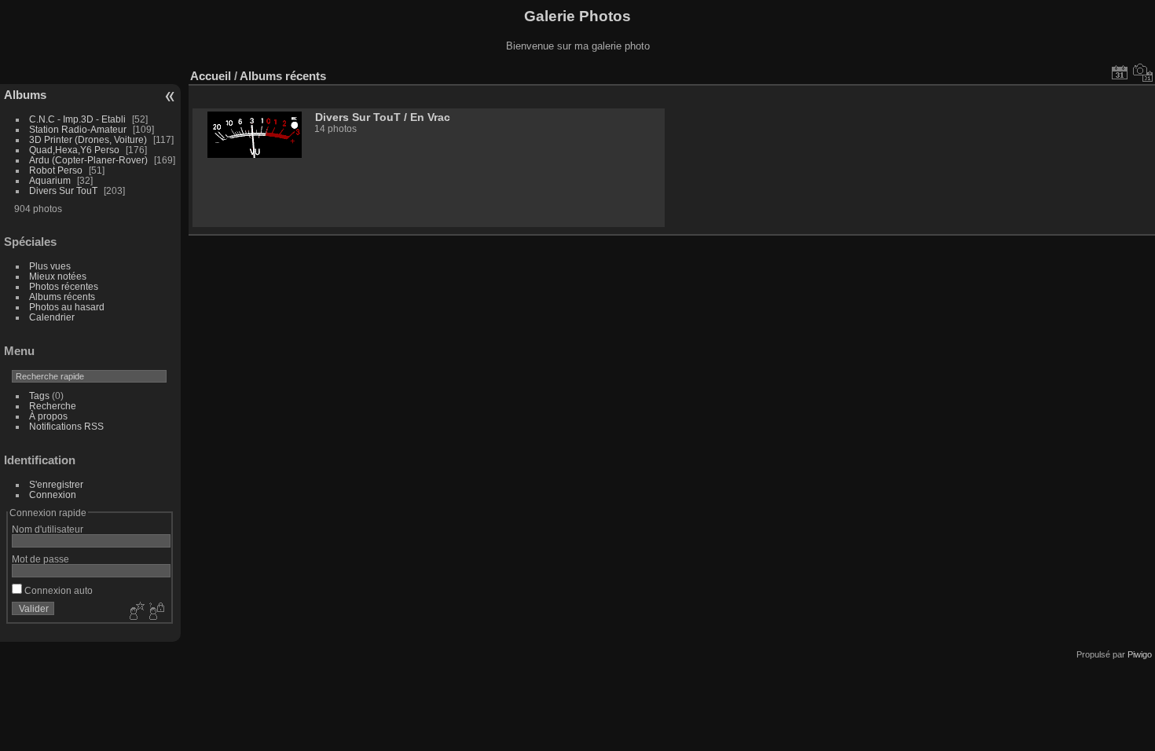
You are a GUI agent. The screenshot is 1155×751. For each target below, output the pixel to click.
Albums (25, 94)
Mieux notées (57, 276)
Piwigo (1140, 654)
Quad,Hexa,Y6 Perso (74, 150)
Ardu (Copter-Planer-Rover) (88, 160)
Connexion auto (57, 590)
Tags (39, 395)
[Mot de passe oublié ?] (155, 612)
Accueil (210, 75)
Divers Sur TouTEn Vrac (382, 117)
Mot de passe (40, 559)
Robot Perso (55, 170)
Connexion (52, 494)
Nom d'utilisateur (47, 529)
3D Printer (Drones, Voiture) (88, 139)
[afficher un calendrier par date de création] (1143, 72)
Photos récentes (63, 286)
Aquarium (50, 180)
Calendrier (52, 317)
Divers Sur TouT (63, 190)
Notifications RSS (66, 426)
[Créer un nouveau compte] (135, 612)
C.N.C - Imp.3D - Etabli (77, 119)
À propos (48, 416)
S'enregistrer (56, 484)
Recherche (52, 406)
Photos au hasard (66, 307)
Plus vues (50, 266)
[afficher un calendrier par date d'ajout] (1119, 72)
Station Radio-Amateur (77, 129)
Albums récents (62, 296)
